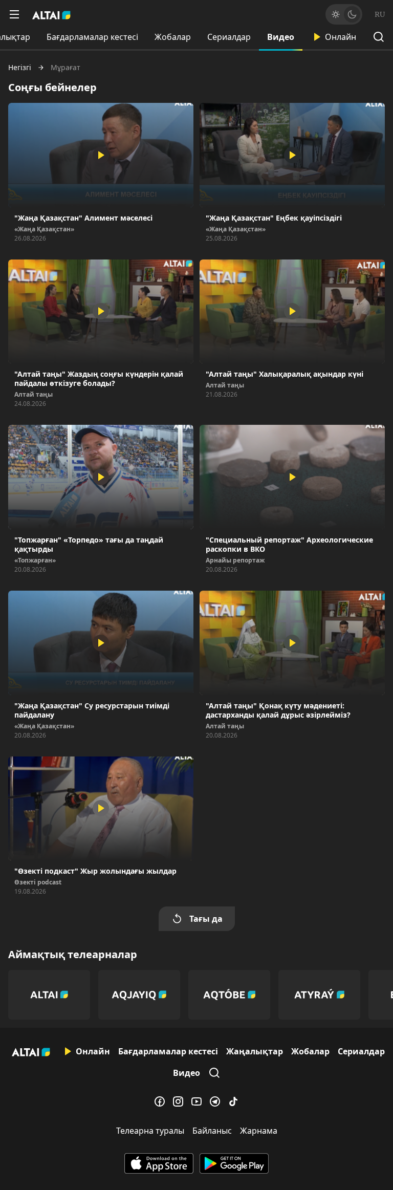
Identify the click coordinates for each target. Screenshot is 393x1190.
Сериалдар (229, 36)
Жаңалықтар (254, 1051)
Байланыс (212, 1130)
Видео (280, 36)
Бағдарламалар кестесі (92, 36)
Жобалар (173, 36)
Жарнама (258, 1130)
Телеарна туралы (150, 1130)
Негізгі (19, 67)
